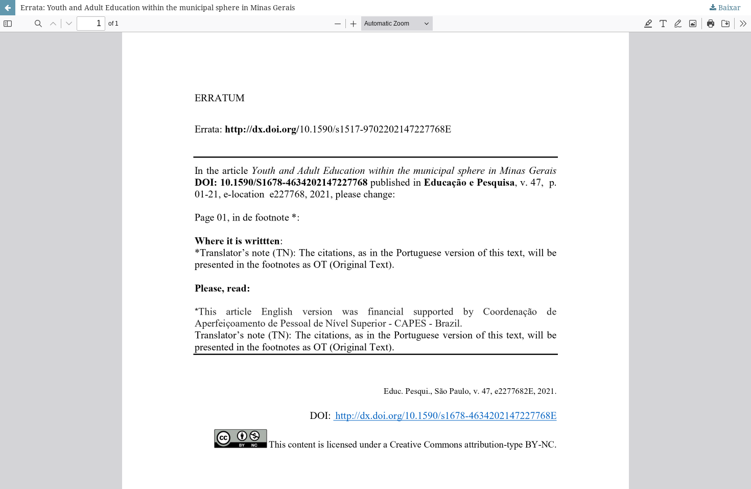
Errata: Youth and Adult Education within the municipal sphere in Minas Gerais (157, 7)
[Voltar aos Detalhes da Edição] (7, 7)
